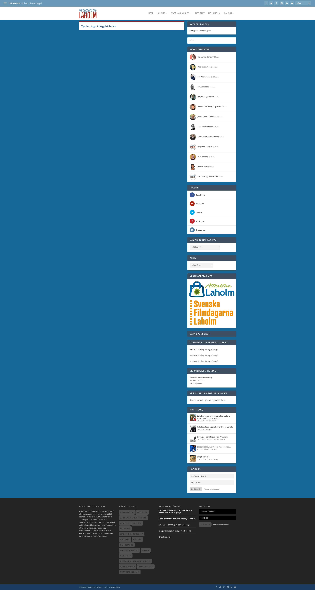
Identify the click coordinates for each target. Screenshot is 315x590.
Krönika (125, 539)
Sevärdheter (127, 566)
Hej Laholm (214, 13)
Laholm (161, 13)
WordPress (115, 587)
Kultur (214, 421)
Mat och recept (213, 459)
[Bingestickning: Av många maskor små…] (193, 448)
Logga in (196, 489)
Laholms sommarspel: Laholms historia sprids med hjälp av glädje (213, 417)
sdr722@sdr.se (196, 383)
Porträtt (222, 439)
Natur (145, 550)
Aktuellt (200, 13)
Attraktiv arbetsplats (133, 518)
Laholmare (215, 439)
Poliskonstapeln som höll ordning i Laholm (215, 427)
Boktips (124, 523)
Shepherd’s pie (203, 457)
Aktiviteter (126, 512)
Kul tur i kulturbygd (31, 3)
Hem (150, 13)
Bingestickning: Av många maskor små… (214, 447)
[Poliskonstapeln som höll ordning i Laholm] (193, 428)
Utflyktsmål (146, 566)
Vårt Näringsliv (129, 572)
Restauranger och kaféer (135, 561)
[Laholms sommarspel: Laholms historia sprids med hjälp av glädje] (193, 417)
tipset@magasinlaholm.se (215, 400)
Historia (208, 421)
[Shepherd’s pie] (193, 458)
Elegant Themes (95, 587)
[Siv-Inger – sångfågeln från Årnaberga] (193, 438)
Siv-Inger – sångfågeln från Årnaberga (212, 437)
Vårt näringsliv (180, 13)
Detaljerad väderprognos (200, 31)
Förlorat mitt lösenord (211, 489)
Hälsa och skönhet (131, 534)
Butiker (137, 523)
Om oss (228, 13)
